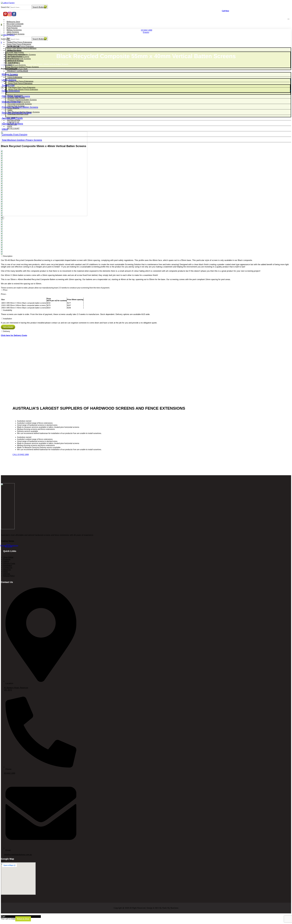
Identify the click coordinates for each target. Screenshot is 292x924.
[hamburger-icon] (290, 45)
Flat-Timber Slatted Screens (16, 96)
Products (6, 559)
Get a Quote (8, 327)
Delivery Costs (9, 563)
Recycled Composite (15, 24)
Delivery (6, 331)
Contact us (7, 568)
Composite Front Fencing (14, 134)
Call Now (225, 11)
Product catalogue (13, 36)
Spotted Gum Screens (15, 34)
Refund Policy (9, 576)
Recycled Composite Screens (16, 112)
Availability (7, 310)
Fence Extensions (14, 26)
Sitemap (6, 574)
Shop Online (10, 20)
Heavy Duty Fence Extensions (19, 44)
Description (7, 256)
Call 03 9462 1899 (21, 454)
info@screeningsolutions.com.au (18, 855)
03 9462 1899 (146, 30)
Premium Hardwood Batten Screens (20, 107)
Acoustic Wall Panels (12, 118)
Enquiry (146, 32)
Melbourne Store (13, 22)
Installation (7, 319)
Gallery (6, 561)
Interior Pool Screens (12, 123)
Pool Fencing (12, 28)
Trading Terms (7, 541)
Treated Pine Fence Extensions (19, 42)
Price (5, 290)
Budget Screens (10, 74)
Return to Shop (23, 919)
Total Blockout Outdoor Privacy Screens (22, 140)
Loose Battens (9, 79)
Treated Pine (8, 85)
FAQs (9, 126)
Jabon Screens (13, 32)
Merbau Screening (14, 30)
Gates (5, 129)
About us (7, 570)
